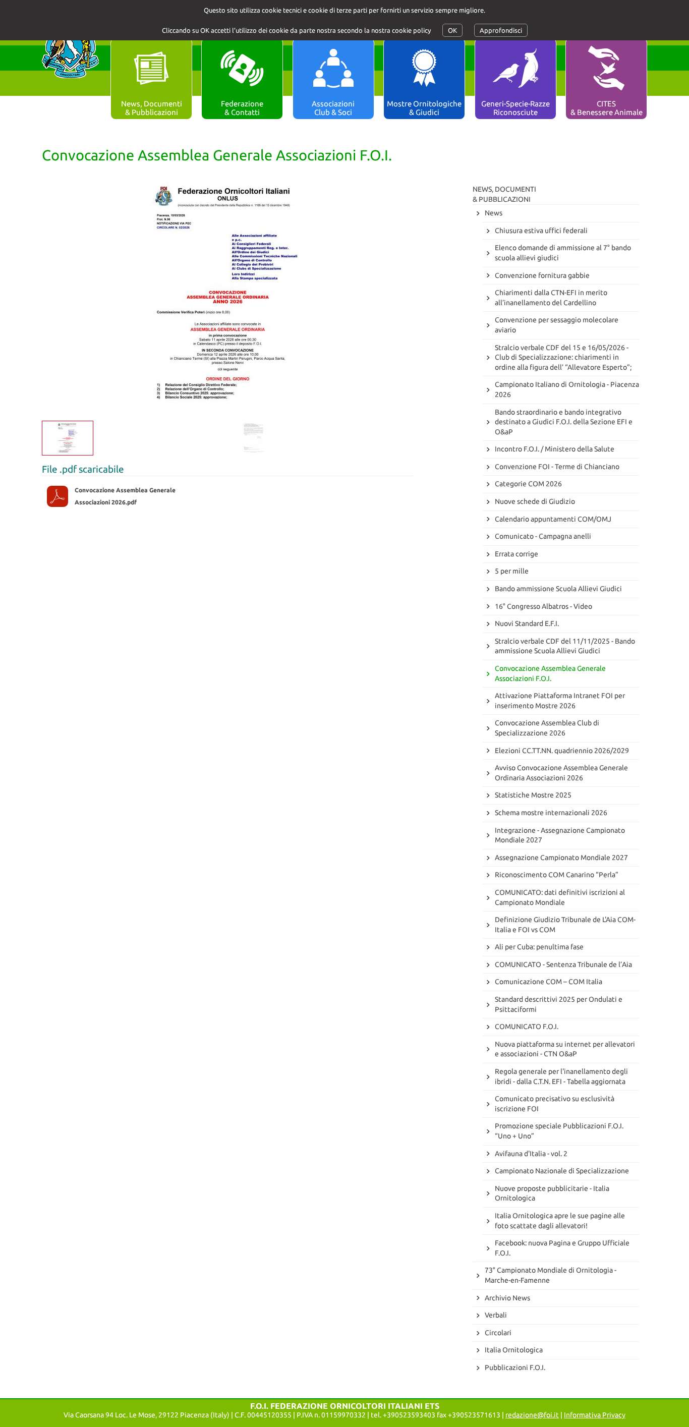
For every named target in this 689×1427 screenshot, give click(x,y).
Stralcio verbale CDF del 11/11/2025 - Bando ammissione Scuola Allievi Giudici (565, 646)
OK (452, 30)
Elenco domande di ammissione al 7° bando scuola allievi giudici (563, 253)
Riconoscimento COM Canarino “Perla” (556, 875)
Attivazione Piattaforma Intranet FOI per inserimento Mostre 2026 (560, 701)
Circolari (498, 1333)
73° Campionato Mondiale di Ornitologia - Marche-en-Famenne (550, 1275)
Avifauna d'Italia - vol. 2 (531, 1154)
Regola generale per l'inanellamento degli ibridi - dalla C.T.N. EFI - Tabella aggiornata (561, 1076)
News (493, 213)
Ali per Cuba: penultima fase (539, 947)
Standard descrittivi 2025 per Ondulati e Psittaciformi (558, 1004)
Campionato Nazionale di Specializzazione (562, 1171)
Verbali (496, 1315)
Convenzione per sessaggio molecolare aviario (556, 325)
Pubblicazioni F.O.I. (515, 1367)
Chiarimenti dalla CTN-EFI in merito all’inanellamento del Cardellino (551, 298)
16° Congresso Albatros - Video (543, 606)
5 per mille (512, 571)
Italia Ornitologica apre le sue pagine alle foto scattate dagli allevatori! (560, 1221)
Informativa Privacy (594, 1415)
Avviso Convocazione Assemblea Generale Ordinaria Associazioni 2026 (561, 773)
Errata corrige (516, 554)
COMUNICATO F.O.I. (526, 1026)
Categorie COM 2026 (528, 484)
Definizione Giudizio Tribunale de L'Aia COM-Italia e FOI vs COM (565, 925)
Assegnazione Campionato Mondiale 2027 (561, 857)
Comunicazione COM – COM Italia (548, 982)
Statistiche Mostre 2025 (533, 795)
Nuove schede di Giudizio (535, 501)
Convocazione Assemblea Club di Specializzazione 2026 (547, 728)
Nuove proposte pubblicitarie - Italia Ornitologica (552, 1193)
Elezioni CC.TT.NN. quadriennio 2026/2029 (562, 751)
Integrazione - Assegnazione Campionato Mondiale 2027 (560, 835)
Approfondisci (501, 30)
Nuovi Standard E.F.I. (527, 623)
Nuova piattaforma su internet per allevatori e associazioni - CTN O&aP (565, 1049)
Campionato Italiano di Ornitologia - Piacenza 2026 (567, 389)
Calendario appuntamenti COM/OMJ (553, 519)
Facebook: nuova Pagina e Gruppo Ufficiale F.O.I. (562, 1248)
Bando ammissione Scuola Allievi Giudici (558, 589)
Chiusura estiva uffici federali (541, 230)
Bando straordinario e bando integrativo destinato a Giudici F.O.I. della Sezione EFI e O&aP (564, 422)
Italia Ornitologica (514, 1350)
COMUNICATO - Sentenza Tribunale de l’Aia (563, 964)
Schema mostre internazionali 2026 (551, 813)
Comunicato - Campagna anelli (543, 536)
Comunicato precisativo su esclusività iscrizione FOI (554, 1104)
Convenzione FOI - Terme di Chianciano (557, 467)
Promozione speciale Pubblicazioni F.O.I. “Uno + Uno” (559, 1131)
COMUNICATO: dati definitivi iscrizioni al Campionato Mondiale (560, 897)
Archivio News (507, 1298)
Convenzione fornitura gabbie (542, 275)
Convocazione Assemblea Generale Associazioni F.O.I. (550, 673)
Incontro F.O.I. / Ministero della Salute (554, 449)
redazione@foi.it (532, 1415)
